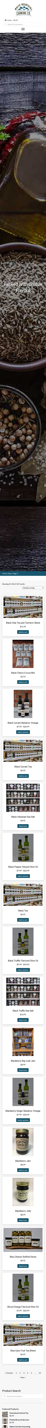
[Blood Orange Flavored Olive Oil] (23, 1287)
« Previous (9, 1373)
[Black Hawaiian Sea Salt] (23, 797)
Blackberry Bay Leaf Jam (23, 1061)
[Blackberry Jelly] (23, 1192)
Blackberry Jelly (23, 1211)
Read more (23, 826)
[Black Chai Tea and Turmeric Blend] (23, 607)
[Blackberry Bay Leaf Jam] (23, 1042)
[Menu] (23, 29)
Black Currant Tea (23, 766)
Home (4, 573)
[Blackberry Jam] (23, 1142)
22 (40, 1373)
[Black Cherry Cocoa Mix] (23, 654)
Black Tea (23, 910)
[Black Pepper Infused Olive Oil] (23, 848)
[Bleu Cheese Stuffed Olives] (23, 1240)
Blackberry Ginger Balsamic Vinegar (23, 1111)
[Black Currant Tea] (23, 751)
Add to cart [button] (23, 632)
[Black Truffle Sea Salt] (23, 991)
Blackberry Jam (23, 1161)
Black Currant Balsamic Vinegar (23, 723)
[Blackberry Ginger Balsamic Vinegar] (23, 1092)
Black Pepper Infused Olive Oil (23, 866)
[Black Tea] (23, 895)
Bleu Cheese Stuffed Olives (23, 1256)
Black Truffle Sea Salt (23, 1010)
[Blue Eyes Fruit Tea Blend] (23, 1334)
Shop (10, 573)
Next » (23, 1377)
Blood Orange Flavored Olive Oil (23, 1306)
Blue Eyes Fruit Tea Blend (23, 1350)
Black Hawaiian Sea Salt (23, 816)
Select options (23, 732)
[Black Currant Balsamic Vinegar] (23, 704)
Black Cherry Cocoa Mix (23, 672)
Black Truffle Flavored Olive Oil (23, 960)
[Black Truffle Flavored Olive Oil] (23, 941)
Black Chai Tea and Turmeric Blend (23, 622)
